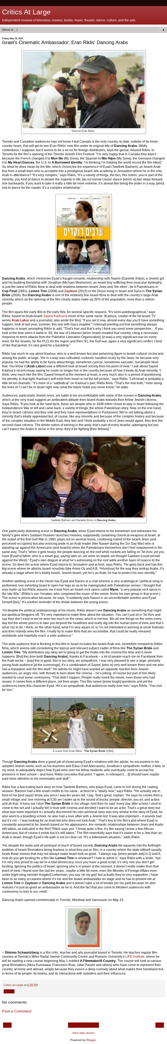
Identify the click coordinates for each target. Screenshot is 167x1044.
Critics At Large (26, 12)
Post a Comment (16, 1011)
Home (83, 1025)
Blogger (91, 1040)
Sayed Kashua (54, 316)
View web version (83, 1032)
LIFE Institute (134, 956)
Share (9, 991)
